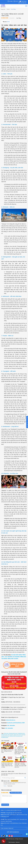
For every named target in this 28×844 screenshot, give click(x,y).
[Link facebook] (2, 836)
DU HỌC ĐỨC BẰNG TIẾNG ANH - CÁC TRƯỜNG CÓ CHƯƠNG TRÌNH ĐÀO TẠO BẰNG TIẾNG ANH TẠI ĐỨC (13, 656)
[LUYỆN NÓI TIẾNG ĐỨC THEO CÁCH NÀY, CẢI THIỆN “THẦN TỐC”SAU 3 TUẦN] (7, 759)
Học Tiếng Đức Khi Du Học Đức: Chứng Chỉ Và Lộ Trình (7, 751)
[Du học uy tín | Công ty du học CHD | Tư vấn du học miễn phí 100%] (3, 5)
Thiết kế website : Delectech (14, 842)
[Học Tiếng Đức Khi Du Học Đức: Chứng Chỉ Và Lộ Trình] (7, 745)
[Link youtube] (9, 836)
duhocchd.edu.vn (10, 720)
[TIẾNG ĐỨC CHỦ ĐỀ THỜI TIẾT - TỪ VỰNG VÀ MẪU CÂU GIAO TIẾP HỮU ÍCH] (21, 759)
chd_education (11, 725)
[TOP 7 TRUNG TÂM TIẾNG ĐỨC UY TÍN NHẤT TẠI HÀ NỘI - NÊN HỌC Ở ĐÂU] (21, 745)
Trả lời (5, 785)
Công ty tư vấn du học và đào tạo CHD (14, 834)
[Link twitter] (7, 836)
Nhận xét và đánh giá (6, 790)
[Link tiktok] (4, 836)
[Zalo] (27, 834)
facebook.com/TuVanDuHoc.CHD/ (16, 722)
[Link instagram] (12, 836)
